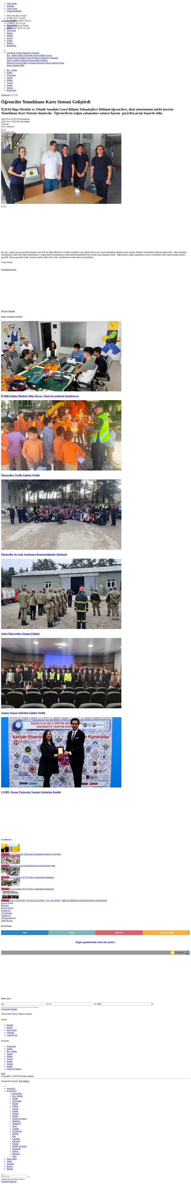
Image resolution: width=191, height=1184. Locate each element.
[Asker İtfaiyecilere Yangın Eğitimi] (61, 628)
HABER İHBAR (9, 1181)
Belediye (45, 58)
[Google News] (8, 132)
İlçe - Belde (12, 25)
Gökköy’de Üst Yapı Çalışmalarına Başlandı (31, 877)
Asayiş (10, 38)
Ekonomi (40, 63)
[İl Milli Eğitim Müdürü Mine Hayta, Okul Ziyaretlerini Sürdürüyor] (61, 390)
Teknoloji (53, 58)
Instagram (27, 53)
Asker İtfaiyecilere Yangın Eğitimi (20, 633)
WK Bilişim (24, 1081)
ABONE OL (7, 920)
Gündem (43, 60)
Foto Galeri (12, 3)
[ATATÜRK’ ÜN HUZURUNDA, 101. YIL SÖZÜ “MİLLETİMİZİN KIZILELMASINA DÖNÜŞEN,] (10, 898)
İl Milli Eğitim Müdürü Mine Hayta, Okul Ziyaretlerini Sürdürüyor (40, 396)
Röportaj (10, 63)
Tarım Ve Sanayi (33, 58)
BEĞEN (5, 905)
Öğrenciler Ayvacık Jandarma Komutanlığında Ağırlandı (34, 554)
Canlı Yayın (12, 8)
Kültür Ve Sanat (28, 63)
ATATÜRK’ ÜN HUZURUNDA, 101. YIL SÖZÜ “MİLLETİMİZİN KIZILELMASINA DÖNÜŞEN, (58, 900)
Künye (10, 65)
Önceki (4, 311)
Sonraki (11, 311)
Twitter (19, 53)
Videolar (10, 6)
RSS (22, 65)
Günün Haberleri (14, 11)
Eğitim (10, 35)
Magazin (55, 63)
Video (9, 1161)
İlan (37, 60)
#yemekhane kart (8, 269)
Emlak (9, 40)
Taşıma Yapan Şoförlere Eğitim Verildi (23, 712)
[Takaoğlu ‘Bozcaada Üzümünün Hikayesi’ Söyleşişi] (10, 851)
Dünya (48, 63)
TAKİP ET (6, 910)
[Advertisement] (85, 229)
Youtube (35, 53)
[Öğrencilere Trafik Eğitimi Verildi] (61, 470)
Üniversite (11, 30)
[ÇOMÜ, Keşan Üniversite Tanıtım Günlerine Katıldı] (61, 787)
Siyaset (17, 63)
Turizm (10, 43)
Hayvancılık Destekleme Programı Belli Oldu (32, 866)
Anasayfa (5, 95)
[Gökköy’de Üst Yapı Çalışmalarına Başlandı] (10, 875)
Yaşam (10, 33)
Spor (61, 63)
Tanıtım (15, 60)
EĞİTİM (14, 95)
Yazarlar (10, 1164)
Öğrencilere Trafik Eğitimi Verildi (20, 475)
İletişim (16, 65)
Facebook (11, 53)
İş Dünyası (24, 60)
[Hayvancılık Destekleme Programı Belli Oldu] (10, 863)
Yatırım (32, 60)
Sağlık (9, 28)
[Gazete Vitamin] (9, 21)
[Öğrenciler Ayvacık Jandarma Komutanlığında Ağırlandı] (61, 549)
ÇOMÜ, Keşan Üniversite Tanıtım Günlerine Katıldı (31, 792)
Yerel (9, 60)
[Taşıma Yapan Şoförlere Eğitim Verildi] (61, 707)
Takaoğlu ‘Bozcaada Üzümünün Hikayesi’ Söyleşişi (35, 854)
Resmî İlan (11, 45)
